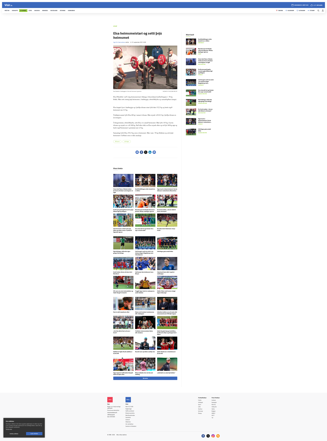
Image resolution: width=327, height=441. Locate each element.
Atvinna (214, 404)
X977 (213, 415)
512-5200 (130, 406)
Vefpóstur (128, 422)
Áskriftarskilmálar (130, 415)
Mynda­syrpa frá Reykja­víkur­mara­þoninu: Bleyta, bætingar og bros (205, 50)
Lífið (199, 407)
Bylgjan (214, 411)
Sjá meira (145, 378)
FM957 (213, 413)
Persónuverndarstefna (113, 410)
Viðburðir (214, 407)
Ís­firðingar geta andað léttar (165, 251)
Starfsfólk (128, 417)
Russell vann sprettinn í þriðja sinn (145, 352)
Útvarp (200, 413)
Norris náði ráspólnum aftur (121, 312)
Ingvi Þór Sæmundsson (119, 42)
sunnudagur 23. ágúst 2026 (301, 5)
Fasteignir (214, 402)
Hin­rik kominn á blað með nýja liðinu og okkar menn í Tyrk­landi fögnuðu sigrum (122, 230)
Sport (199, 404)
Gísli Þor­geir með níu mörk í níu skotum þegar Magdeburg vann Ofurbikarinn (144, 253)
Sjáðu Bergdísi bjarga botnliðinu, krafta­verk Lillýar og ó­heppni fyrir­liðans (167, 333)
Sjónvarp (200, 411)
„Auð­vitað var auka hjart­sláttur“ (166, 373)
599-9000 (112, 417)
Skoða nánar (9, 429)
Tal (212, 417)
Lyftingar (126, 141)
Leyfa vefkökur (34, 433)
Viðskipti (200, 402)
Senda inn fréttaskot (131, 426)
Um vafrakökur (129, 424)
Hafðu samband (130, 411)
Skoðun (200, 409)
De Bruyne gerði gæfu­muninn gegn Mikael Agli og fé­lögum (205, 71)
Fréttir (199, 400)
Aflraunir (117, 141)
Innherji (214, 400)
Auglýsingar (129, 409)
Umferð (128, 419)
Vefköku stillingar (14, 433)
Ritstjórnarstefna (130, 413)
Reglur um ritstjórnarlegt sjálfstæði (113, 407)
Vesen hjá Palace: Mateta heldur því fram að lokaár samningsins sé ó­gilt (123, 191)
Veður (213, 409)
